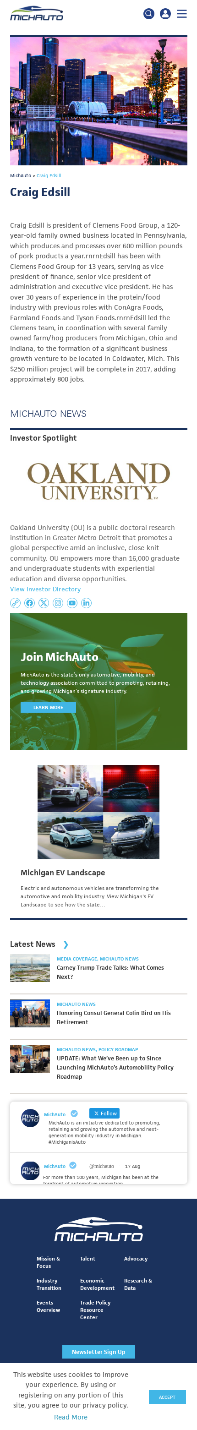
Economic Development (97, 1284)
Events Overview (48, 1306)
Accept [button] (167, 1397)
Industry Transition (49, 1284)
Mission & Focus (48, 1262)
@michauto (101, 1166)
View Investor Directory (45, 589)
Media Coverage (77, 958)
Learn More (48, 707)
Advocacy (136, 1258)
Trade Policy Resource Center (95, 1310)
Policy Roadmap (118, 1049)
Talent (87, 1258)
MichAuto (55, 1166)
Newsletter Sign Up (99, 1352)
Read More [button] (71, 1417)
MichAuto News (119, 958)
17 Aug (132, 1166)
